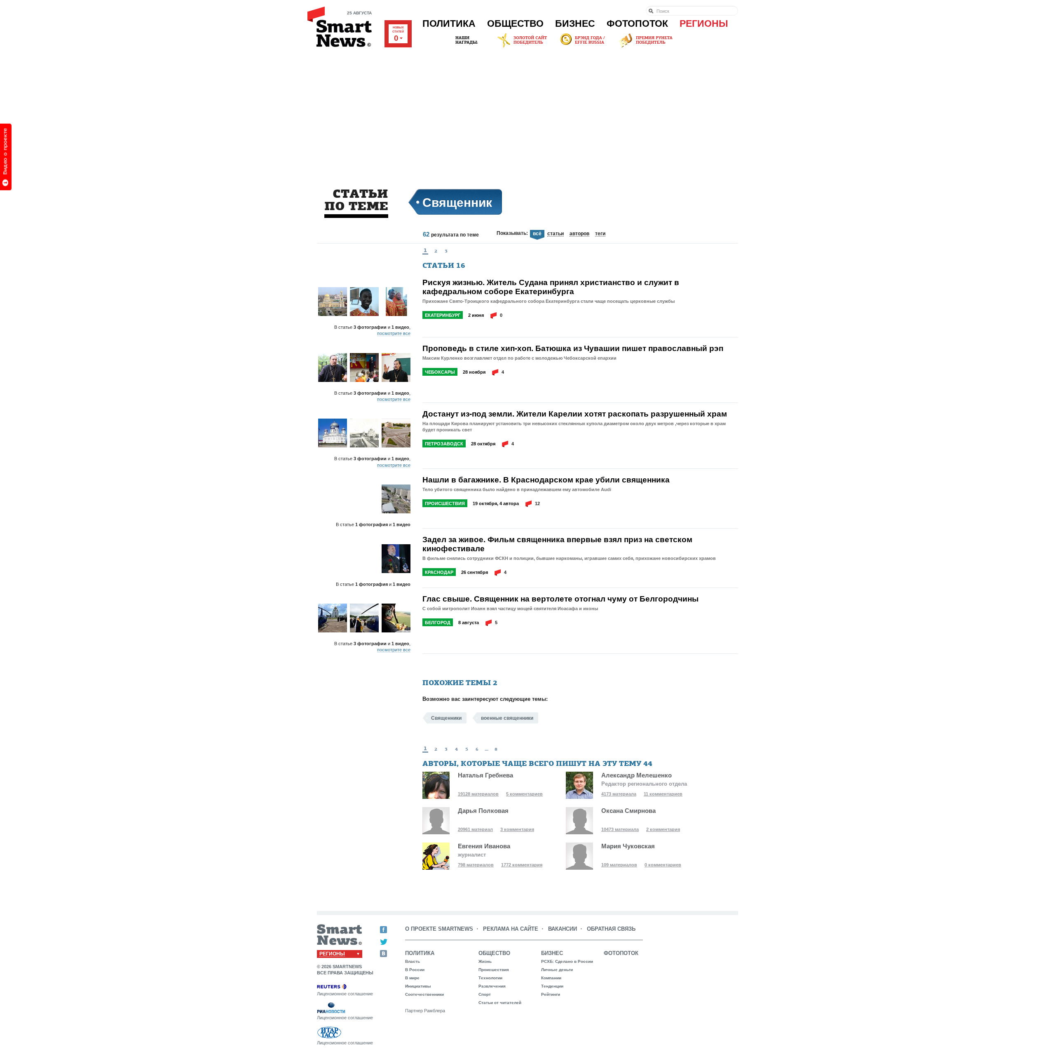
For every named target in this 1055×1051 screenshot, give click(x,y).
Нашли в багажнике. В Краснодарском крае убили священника (546, 479)
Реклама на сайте (510, 929)
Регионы (704, 23)
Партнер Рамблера (425, 1010)
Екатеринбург (442, 315)
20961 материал (475, 829)
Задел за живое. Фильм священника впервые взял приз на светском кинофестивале (557, 544)
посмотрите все (393, 333)
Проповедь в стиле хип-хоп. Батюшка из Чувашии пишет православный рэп (572, 348)
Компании (551, 978)
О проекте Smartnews (439, 929)
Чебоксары (440, 372)
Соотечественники (424, 994)
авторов (579, 234)
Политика (449, 23)
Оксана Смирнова (628, 810)
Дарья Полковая (483, 810)
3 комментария (517, 829)
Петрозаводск (444, 443)
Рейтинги (550, 994)
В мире (412, 978)
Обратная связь (611, 929)
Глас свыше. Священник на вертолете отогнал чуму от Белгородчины (560, 598)
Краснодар (439, 572)
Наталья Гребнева (485, 775)
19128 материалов (478, 793)
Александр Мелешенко (636, 775)
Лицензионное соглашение (345, 993)
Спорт (484, 994)
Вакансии (562, 929)
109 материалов (619, 864)
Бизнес (575, 23)
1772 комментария (521, 864)
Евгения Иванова (484, 846)
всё (537, 234)
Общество (515, 23)
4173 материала (618, 793)
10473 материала (620, 829)
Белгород (437, 622)
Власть (412, 961)
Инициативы (418, 986)
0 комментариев (663, 864)
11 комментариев (663, 793)
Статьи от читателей (499, 1002)
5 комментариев (524, 793)
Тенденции (552, 986)
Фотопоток (637, 23)
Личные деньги (557, 969)
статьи (555, 234)
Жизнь (485, 961)
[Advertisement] (527, 111)
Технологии (490, 978)
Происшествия (445, 503)
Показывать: (512, 233)
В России (414, 969)
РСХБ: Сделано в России (567, 961)
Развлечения (492, 986)
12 (537, 503)
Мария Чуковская (628, 846)
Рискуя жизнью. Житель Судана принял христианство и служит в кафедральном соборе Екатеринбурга (550, 287)
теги (600, 234)
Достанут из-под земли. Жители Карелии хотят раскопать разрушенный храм (574, 413)
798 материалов (476, 864)
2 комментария (663, 829)
